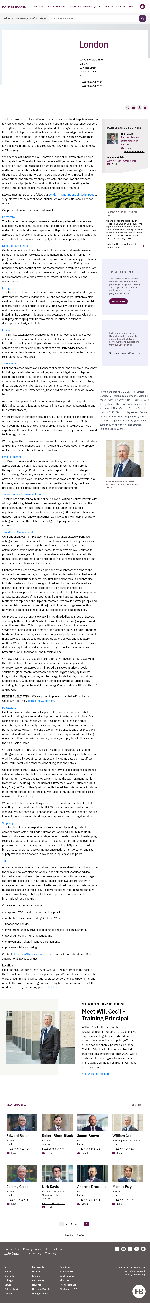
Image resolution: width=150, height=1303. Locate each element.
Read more (118, 301)
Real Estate (9, 707)
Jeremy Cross (17, 1186)
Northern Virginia (41, 1289)
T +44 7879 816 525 (123, 1199)
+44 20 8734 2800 (92, 82)
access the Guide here (41, 701)
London (10, 1143)
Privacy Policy (32, 1249)
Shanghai (65, 1280)
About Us (38, 6)
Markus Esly (122, 1186)
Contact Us (11, 1249)
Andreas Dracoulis (91, 1186)
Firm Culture (73, 6)
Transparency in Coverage (40, 1253)
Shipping (7, 823)
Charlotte (9, 1275)
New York (37, 1284)
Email (128, 147)
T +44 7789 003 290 (88, 1199)
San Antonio (66, 1271)
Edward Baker (18, 1135)
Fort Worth (38, 1267)
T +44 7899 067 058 (18, 1149)
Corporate (8, 217)
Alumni (118, 6)
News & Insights (90, 6)
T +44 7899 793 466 (123, 1149)
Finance (7, 330)
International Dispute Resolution (22, 494)
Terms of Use (54, 1249)
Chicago (8, 1280)
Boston (8, 1271)
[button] (145, 107)
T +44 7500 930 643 (88, 1149)
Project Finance (12, 457)
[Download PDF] (139, 107)
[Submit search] (142, 18)
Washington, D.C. (69, 1289)
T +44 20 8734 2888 (18, 1199)
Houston (36, 1271)
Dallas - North (11, 1289)
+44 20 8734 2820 (92, 86)
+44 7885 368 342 (134, 151)
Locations (128, 6)
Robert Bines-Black (57, 1135)
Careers (107, 6)
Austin (7, 1267)
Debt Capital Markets (15, 246)
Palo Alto (65, 1267)
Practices (60, 6)
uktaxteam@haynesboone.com (32, 954)
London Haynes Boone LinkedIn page (71, 194)
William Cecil (122, 1135)
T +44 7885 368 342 (53, 1203)
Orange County (40, 1293)
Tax (4, 860)
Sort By (137, 1104)
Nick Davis (127, 133)
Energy (6, 288)
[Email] (133, 107)
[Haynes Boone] (14, 6)
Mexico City (38, 1280)
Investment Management (17, 532)
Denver (8, 1293)
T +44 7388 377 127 (53, 1149)
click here (52, 987)
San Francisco (67, 1275)
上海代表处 (11, 1253)
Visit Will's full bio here (96, 1074)
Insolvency (9, 363)
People (50, 6)
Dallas (7, 1284)
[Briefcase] (142, 6)
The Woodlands (68, 1284)
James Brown (88, 1135)
